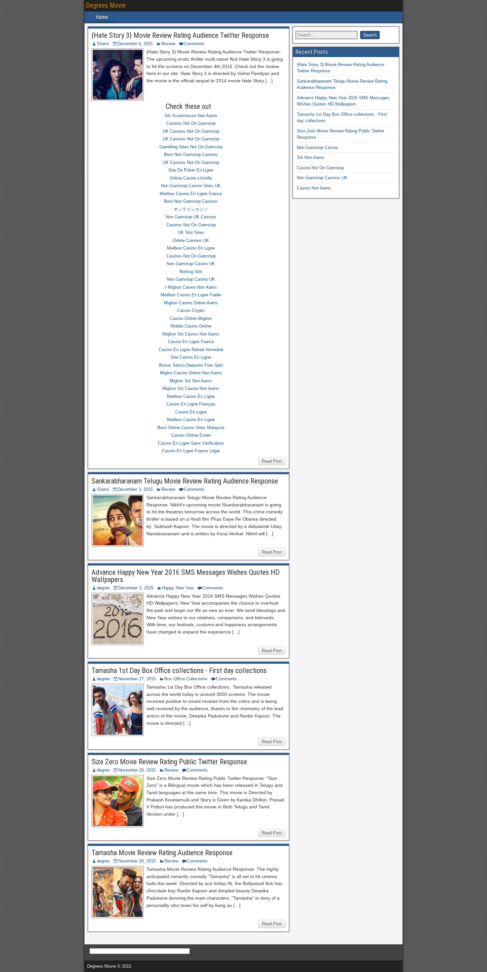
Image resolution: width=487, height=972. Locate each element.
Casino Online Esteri (191, 435)
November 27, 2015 (137, 678)
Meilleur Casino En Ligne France (191, 193)
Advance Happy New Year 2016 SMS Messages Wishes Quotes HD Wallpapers (185, 576)
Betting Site (191, 271)
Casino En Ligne (191, 412)
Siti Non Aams (310, 157)
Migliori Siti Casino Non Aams (190, 334)
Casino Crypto (190, 310)
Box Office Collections (185, 678)
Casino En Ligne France (191, 341)
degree (103, 587)
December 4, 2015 (135, 43)
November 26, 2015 (137, 770)
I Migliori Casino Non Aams (191, 287)
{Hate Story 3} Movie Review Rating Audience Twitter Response (180, 35)
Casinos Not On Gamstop (191, 123)
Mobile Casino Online (191, 326)
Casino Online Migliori (191, 318)
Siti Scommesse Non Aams (190, 115)
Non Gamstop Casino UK (191, 263)
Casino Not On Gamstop (320, 167)
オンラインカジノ (191, 209)
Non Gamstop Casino (317, 147)
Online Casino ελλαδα (191, 178)
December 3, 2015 (135, 489)
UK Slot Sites (191, 232)
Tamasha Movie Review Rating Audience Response (162, 853)
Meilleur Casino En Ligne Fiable (191, 294)
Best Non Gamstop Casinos (191, 154)
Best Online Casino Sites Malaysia (190, 427)
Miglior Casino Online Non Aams (191, 372)
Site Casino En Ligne (191, 357)
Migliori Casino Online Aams (191, 302)
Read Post (272, 461)
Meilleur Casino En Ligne (191, 248)
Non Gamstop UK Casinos (191, 216)
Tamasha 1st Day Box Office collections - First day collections (179, 670)
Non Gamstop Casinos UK (322, 177)
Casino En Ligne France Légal (191, 450)
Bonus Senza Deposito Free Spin (191, 365)
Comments (194, 43)
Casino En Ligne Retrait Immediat (191, 349)
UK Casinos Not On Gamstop (191, 131)
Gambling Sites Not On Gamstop (191, 146)
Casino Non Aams (314, 188)
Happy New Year (178, 587)
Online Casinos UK (191, 240)
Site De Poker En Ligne (190, 170)
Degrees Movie (106, 5)
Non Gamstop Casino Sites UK (191, 185)
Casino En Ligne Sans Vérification (191, 443)
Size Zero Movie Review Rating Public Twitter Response (169, 762)
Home (102, 17)
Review (168, 43)
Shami (103, 43)
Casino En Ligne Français (191, 404)
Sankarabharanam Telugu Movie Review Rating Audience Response (184, 481)
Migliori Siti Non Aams (191, 380)
